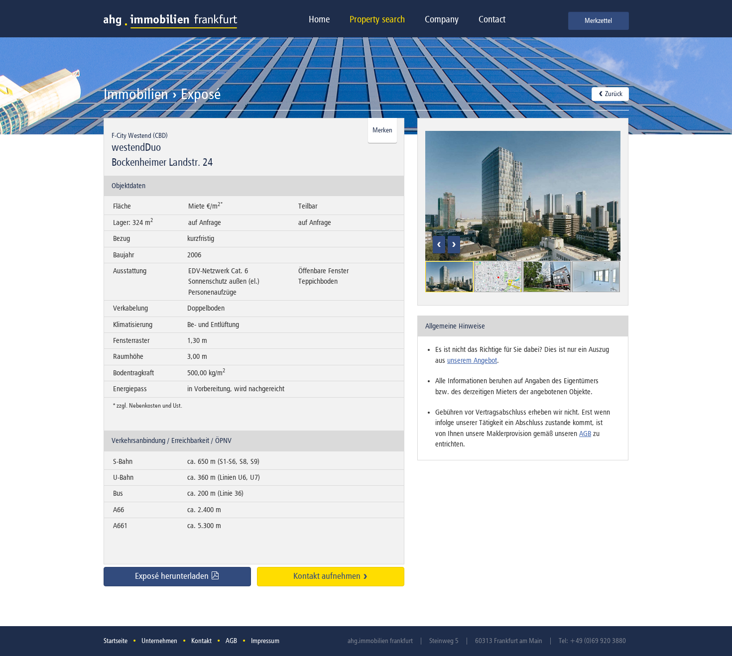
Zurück (613, 94)
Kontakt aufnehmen (328, 576)
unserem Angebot (472, 360)
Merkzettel (598, 20)
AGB (585, 433)
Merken (382, 130)
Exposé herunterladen (173, 576)
